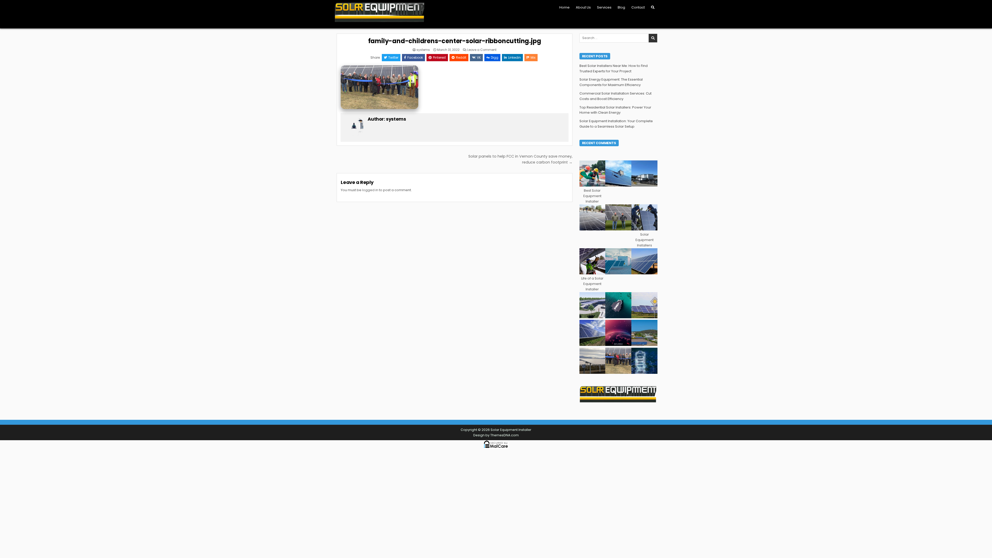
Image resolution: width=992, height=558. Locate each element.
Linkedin (514, 57)
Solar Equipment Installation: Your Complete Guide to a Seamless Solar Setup (616, 124)
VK (479, 57)
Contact (638, 7)
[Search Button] (652, 7)
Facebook (415, 57)
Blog (621, 7)
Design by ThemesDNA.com (496, 435)
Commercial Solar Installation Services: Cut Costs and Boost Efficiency (615, 96)
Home (564, 7)
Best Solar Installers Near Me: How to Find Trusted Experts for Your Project (613, 68)
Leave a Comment (482, 49)
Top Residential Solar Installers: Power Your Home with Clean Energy (615, 110)
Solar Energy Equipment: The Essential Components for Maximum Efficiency (611, 82)
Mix (533, 57)
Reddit (461, 57)
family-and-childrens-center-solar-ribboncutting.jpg (454, 41)
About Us (583, 7)
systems (423, 49)
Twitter (393, 57)
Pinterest (439, 57)
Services (604, 7)
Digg (494, 57)
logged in (370, 190)
